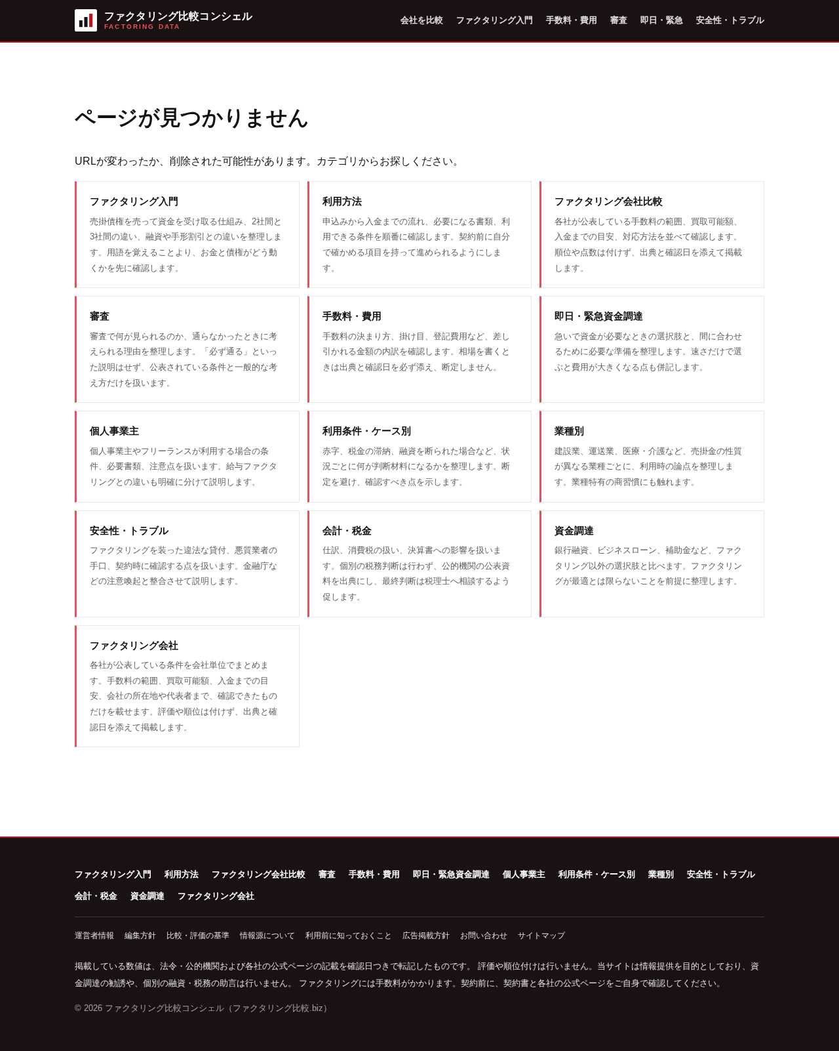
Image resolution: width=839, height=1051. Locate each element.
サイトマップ (541, 935)
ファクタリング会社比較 (258, 874)
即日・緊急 (661, 20)
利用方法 (182, 874)
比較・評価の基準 (197, 935)
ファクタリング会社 (216, 896)
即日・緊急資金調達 (451, 874)
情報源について (267, 935)
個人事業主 (524, 874)
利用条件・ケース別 (596, 874)
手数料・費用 (571, 20)
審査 (618, 20)
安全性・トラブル (730, 20)
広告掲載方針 (426, 935)
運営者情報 (94, 935)
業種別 (661, 874)
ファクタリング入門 (494, 20)
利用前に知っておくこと (348, 935)
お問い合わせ (483, 935)
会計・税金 (96, 896)
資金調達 (147, 896)
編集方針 (140, 935)
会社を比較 (421, 20)
